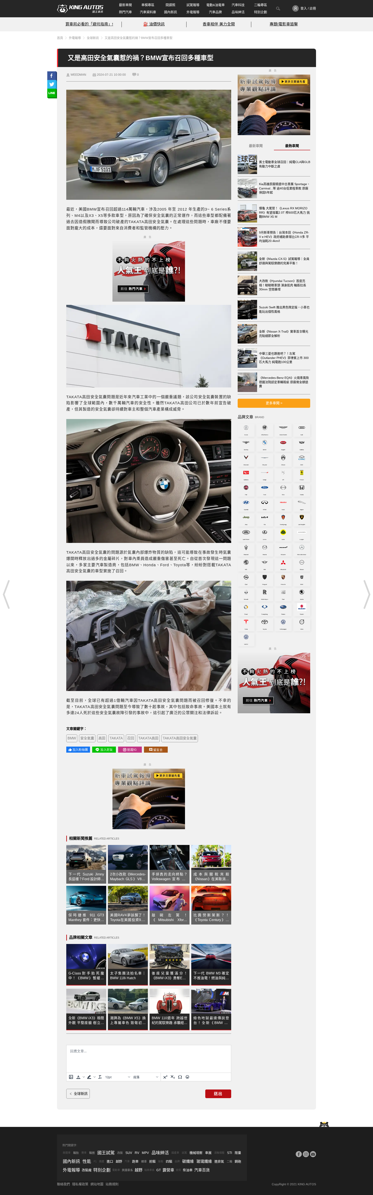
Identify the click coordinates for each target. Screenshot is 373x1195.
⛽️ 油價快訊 (154, 24)
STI (229, 1153)
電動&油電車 (215, 5)
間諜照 (170, 5)
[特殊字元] (180, 1077)
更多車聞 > (274, 403)
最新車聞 (125, 5)
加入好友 (106, 749)
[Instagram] (306, 1154)
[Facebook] (299, 1154)
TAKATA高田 (148, 738)
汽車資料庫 (148, 12)
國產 (101, 1161)
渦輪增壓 (219, 1152)
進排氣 (219, 1161)
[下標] (172, 1077)
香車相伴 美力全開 (219, 24)
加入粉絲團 (80, 749)
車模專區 (147, 5)
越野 (119, 1161)
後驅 (160, 1161)
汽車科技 (238, 5)
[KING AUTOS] (80, 8)
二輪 (229, 1161)
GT (158, 1170)
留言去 (158, 750)
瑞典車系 (149, 1170)
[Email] (313, 1154)
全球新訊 (93, 38)
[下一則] (366, 594)
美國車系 (127, 1170)
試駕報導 (192, 5)
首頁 (60, 38)
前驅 (152, 1161)
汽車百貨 (202, 1170)
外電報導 (192, 12)
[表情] (187, 1077)
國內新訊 (170, 12)
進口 (110, 1161)
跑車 (135, 1161)
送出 (218, 1094)
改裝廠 (87, 1170)
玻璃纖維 (204, 1161)
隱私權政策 (80, 1184)
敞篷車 (67, 1152)
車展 (208, 1153)
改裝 (120, 1152)
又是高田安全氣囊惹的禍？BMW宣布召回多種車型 (138, 38)
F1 (95, 1161)
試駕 (184, 1152)
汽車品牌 (215, 12)
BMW (72, 738)
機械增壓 (196, 1153)
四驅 (169, 1161)
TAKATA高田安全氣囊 (180, 738)
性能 (86, 1161)
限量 (238, 1153)
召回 (130, 738)
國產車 (175, 1152)
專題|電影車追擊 (284, 24)
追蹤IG (132, 749)
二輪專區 (260, 5)
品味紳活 (238, 12)
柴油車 (188, 1170)
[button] (80, 1077)
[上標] (165, 1077)
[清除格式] (100, 1077)
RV (137, 1153)
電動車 (116, 1170)
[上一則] (6, 594)
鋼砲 (238, 1161)
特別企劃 (260, 12)
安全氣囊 (87, 738)
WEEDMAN (78, 74)
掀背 (178, 1170)
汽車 (127, 1161)
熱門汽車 (125, 12)
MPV (145, 1153)
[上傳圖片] (71, 1077)
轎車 (144, 1161)
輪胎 (76, 1152)
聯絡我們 (63, 1184)
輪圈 (92, 1152)
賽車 (84, 1152)
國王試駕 (106, 1152)
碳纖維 (188, 1161)
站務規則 (112, 1184)
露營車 (168, 1170)
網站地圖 (96, 1184)
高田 (101, 738)
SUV (128, 1153)
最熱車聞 (292, 146)
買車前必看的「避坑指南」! (89, 24)
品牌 (177, 1161)
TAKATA (116, 738)
